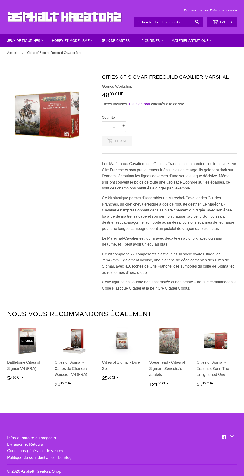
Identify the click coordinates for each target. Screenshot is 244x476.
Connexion (193, 10)
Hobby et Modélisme (71, 41)
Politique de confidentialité (30, 457)
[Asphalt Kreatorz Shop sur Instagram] (232, 438)
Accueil (12, 52)
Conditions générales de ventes (35, 451)
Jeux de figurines (24, 41)
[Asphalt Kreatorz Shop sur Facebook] (223, 438)
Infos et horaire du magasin (31, 438)
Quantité (108, 117)
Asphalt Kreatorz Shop (41, 471)
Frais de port (139, 104)
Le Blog (64, 457)
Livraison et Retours (25, 444)
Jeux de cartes (116, 41)
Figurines (151, 41)
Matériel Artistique (190, 41)
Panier (225, 22)
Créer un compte (223, 10)
